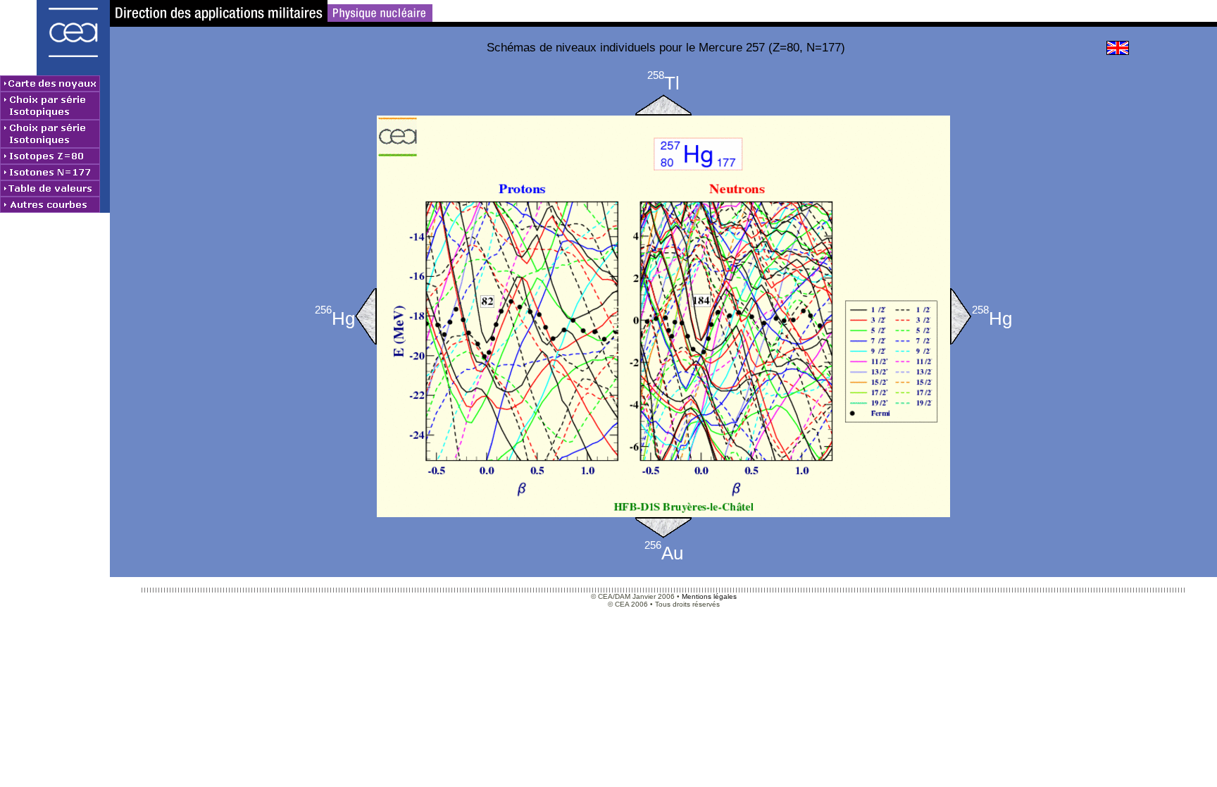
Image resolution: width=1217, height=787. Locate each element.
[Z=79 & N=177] (663, 527)
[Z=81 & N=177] (663, 105)
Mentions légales (709, 596)
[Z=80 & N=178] (961, 316)
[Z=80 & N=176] (366, 316)
